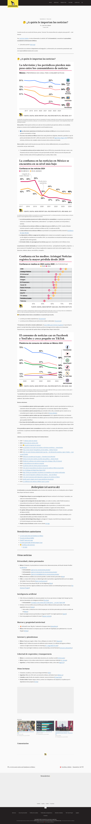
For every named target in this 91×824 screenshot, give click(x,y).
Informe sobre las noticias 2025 (30, 443)
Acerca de (77, 2)
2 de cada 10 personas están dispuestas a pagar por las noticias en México (41, 477)
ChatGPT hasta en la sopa (26, 540)
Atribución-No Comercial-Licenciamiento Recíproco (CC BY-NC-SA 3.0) (47, 820)
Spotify (43, 803)
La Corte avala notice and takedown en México (31, 536)
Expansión (59, 641)
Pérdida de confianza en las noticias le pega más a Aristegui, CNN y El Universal (42, 461)
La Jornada (64, 660)
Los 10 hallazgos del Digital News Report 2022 (34, 470)
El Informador (61, 658)
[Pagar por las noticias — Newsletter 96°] (45, 726)
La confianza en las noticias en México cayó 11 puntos (36, 481)
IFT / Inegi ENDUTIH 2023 (51, 645)
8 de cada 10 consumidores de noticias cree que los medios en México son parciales (43, 468)
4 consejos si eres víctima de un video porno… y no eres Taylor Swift (48, 602)
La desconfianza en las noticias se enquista (33, 463)
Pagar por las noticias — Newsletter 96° (44, 731)
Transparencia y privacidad (45, 19)
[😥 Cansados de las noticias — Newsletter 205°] (26, 726)
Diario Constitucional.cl (41, 581)
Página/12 (61, 662)
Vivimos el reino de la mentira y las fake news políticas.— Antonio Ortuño (40, 459)
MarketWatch (54, 626)
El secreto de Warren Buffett (27, 538)
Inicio (50, 2)
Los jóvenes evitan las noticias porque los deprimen (35, 465)
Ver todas (25, 547)
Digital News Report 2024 (60, 138)
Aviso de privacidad (23, 812)
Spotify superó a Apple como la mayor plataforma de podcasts (38, 479)
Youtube (38, 803)
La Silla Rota (23, 567)
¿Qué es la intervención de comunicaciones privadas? (44, 572)
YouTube (70, 2)
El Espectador (58, 677)
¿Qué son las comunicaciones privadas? (40, 570)
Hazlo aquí (32, 44)
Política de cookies (34, 812)
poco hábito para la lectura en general (53, 325)
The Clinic (46, 600)
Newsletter (63, 2)
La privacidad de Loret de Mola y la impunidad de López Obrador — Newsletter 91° (64, 733)
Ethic (49, 672)
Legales (77, 812)
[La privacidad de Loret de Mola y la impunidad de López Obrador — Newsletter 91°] (64, 726)
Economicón (42, 318)
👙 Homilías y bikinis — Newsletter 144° (71, 767)
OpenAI (64, 614)
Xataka (32, 607)
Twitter (47, 803)
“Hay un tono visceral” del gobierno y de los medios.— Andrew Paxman (40, 450)
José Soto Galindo (23, 38)
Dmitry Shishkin (53, 413)
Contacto (45, 815)
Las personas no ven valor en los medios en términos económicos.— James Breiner (43, 447)
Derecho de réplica (59, 812)
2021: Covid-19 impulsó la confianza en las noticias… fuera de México (40, 474)
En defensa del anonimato (28, 545)
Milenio (26, 611)
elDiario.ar (60, 675)
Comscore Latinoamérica (66, 648)
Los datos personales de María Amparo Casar (31, 542)
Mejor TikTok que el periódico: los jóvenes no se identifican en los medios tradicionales (44, 472)
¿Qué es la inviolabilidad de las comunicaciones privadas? (45, 574)
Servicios (56, 2)
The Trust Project (69, 812)
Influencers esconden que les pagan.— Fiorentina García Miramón (39, 456)
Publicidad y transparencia (46, 812)
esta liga (47, 523)
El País (36, 682)
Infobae (26, 631)
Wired (62, 576)
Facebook (52, 803)
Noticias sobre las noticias (31, 440)
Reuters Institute (47, 616)
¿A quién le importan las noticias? (33, 445)
